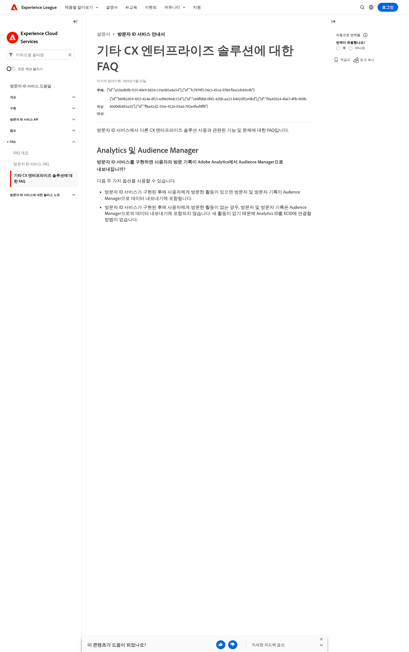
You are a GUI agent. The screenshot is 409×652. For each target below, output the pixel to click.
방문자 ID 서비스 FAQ (31, 163)
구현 (13, 108)
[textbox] (40, 55)
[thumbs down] (232, 644)
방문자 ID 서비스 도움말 (30, 86)
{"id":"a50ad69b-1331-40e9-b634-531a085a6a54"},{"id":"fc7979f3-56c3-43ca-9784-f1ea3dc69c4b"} (181, 89)
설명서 (103, 34)
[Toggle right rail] (333, 22)
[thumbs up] (220, 644)
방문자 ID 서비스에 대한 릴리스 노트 (35, 195)
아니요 (360, 48)
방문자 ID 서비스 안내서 (141, 34)
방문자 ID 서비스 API (24, 119)
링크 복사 (367, 60)
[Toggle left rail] (75, 22)
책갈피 (345, 60)
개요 (13, 97)
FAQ (13, 142)
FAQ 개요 (21, 152)
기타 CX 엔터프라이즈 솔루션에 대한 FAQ (43, 178)
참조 (13, 131)
